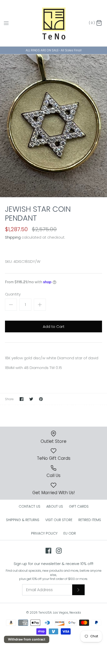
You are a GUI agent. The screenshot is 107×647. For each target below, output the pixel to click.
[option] (53, 125)
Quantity (13, 294)
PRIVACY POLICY (44, 533)
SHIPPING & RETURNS (22, 519)
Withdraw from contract (26, 639)
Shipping (13, 237)
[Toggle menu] (6, 23)
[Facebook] (48, 551)
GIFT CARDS (79, 506)
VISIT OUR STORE (58, 519)
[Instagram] (59, 551)
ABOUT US (54, 506)
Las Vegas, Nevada (67, 612)
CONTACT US (29, 506)
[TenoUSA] (53, 23)
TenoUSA (45, 612)
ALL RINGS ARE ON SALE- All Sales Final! (54, 50)
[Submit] (78, 589)
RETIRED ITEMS (89, 519)
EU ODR (69, 533)
